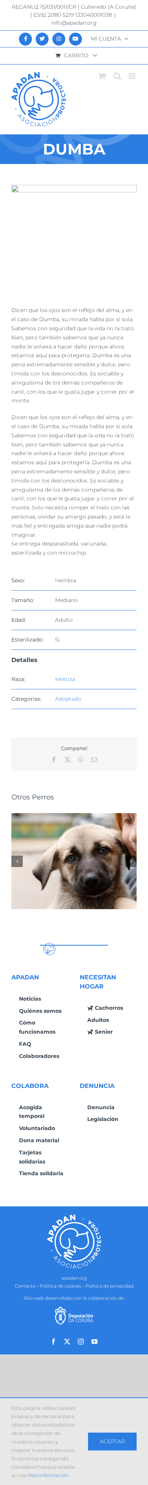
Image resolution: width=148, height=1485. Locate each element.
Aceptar (112, 1441)
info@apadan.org (74, 22)
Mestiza (65, 679)
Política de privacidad (109, 1286)
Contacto (25, 1286)
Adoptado (68, 698)
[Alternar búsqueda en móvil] (117, 76)
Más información (48, 1475)
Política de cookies (60, 1286)
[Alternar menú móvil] (133, 76)
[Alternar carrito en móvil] (102, 76)
